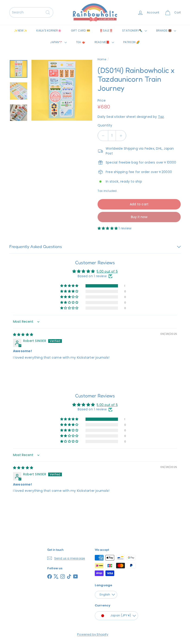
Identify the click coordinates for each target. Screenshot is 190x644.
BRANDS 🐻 (164, 30)
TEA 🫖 (80, 42)
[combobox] (31, 12)
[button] (108, 228)
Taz (161, 116)
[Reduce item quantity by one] (103, 135)
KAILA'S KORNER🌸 (48, 30)
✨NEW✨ (20, 30)
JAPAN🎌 (56, 42)
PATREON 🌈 (131, 42)
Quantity (105, 125)
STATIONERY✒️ (132, 30)
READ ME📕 (103, 42)
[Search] (47, 12)
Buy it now (139, 217)
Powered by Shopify (92, 634)
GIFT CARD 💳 (80, 30)
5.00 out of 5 (107, 271)
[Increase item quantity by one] (121, 135)
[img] (23, 334)
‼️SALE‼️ (106, 30)
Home (102, 59)
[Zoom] (62, 90)
